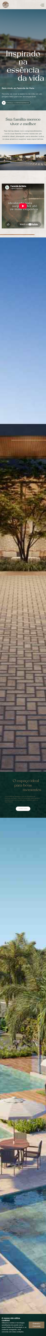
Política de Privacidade (14, 1327)
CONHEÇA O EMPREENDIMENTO (17, 103)
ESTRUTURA (23, 809)
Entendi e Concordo (36, 1325)
